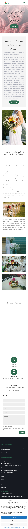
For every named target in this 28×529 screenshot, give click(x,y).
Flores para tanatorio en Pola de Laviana (13, 474)
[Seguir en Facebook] (2, 452)
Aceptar (14, 517)
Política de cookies (6, 527)
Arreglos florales (7, 463)
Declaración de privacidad (15, 527)
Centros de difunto (7, 472)
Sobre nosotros (4, 484)
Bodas (2, 476)
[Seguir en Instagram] (6, 452)
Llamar (14, 26)
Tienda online (4, 482)
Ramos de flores (6, 461)
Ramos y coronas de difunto (9, 470)
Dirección (14, 376)
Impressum (23, 527)
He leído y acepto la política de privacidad (14, 428)
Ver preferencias (14, 524)
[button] (26, 502)
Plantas (3, 479)
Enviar (22, 432)
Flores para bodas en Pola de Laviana (12, 465)
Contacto (14, 102)
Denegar (14, 520)
